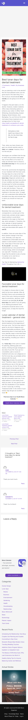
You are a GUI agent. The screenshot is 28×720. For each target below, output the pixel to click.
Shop (5, 714)
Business (6, 594)
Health (13, 85)
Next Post (14, 443)
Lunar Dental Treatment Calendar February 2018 (7, 416)
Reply (23, 483)
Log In (21, 716)
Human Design (6, 586)
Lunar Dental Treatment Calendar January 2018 (7, 425)
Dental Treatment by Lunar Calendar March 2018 (19, 416)
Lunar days (5, 589)
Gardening (7, 600)
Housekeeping (8, 606)
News (3, 614)
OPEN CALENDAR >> (14, 575)
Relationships (8, 609)
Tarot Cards (5, 623)
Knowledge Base (14, 714)
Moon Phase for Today (11, 716)
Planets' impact (6, 620)
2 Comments (6, 85)
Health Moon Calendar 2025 (14, 403)
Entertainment (8, 597)
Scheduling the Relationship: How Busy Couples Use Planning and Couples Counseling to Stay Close (14, 636)
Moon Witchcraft (7, 612)
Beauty (6, 592)
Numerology (5, 617)
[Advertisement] (14, 21)
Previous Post (14, 439)
